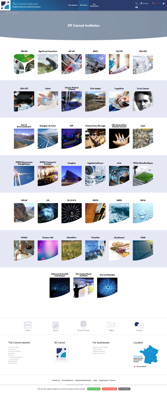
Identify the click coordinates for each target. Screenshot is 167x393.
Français (164, 3)
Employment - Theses (107, 380)
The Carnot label (13, 347)
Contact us (56, 380)
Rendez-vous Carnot (99, 353)
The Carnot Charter (14, 351)
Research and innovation (100, 347)
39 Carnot (83, 5)
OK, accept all (94, 389)
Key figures (11, 353)
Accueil (15, 13)
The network (72, 5)
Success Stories (83, 330)
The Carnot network (25, 4)
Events (55, 330)
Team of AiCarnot (14, 359)
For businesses (94, 5)
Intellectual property (99, 351)
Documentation (13, 361)
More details (141, 366)
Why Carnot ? (12, 363)
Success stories (97, 349)
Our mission (12, 349)
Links (95, 380)
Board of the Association (16, 357)
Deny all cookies (110, 389)
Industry (139, 330)
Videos (111, 330)
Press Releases (67, 380)
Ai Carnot (11, 355)
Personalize (125, 389)
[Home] (5, 5)
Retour (8, 13)
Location (138, 342)
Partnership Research (83, 380)
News (27, 330)
